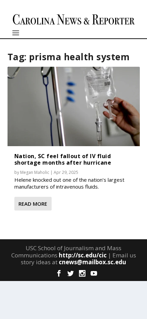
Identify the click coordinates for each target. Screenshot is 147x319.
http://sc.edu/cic (83, 255)
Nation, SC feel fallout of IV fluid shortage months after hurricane (62, 159)
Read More (32, 203)
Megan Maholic (34, 172)
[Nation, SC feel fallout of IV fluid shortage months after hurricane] (74, 106)
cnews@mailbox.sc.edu (92, 262)
